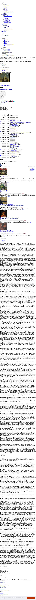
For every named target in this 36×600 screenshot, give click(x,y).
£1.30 (3, 121)
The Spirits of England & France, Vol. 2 (6, 230)
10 (0, 141)
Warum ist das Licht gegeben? (14, 144)
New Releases (4, 4)
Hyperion (5, 25)
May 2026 (5, 8)
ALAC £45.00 (11, 178)
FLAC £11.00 (6, 193)
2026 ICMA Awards (7, 18)
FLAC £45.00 (6, 178)
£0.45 (3, 131)
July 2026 (5, 6)
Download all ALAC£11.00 (3, 95)
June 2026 (5, 7)
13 (0, 149)
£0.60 (3, 141)
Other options (32, 166)
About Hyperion (2, 595)
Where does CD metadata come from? (5, 590)
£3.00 (3, 143)
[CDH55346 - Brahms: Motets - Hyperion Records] (5, 82)
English (4, 55)
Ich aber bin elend (12, 137)
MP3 (3, 48)
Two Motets (12, 142)
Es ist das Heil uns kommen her (14, 118)
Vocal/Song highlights (7, 23)
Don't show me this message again (6, 72)
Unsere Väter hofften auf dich (14, 152)
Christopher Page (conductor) (9, 231)
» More (8, 182)
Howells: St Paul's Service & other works (6, 204)
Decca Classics (6, 26)
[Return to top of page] (3, 582)
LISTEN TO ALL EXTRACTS (14, 115)
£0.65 (3, 137)
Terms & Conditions (2, 586)
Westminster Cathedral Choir (4, 218)
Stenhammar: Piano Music (4, 190)
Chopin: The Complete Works (4, 175)
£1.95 (3, 151)
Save (4, 580)
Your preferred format (6, 67)
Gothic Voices (2, 231)
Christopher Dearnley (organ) (19, 205)
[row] (18, 175)
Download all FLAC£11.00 (3, 93)
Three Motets (13, 135)
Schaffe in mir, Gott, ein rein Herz (15, 120)
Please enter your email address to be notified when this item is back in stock (11, 579)
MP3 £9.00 (2, 193)
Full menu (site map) (5, 35)
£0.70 (3, 149)
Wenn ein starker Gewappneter (14, 154)
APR (5, 27)
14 (0, 153)
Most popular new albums (8, 16)
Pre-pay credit (2, 585)
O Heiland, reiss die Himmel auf (14, 146)
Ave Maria (12, 148)
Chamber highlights (7, 21)
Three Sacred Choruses (14, 125)
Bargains (5, 13)
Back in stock (6, 15)
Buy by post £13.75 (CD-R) (16, 220)
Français (8, 55)
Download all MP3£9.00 (3, 92)
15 (0, 155)
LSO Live (5, 29)
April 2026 (5, 9)
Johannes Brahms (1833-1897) (5, 85)
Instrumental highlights (7, 22)
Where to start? (4, 14)
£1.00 (3, 125)
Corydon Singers (2, 89)
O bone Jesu (11, 127)
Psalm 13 (19, 132)
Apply (5, 47)
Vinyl (5, 17)
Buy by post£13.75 (2, 97)
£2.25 (3, 117)
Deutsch (6, 54)
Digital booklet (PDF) (3, 83)
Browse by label (4, 24)
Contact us (1, 591)
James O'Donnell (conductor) (13, 218)
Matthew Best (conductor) (8, 89)
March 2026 (6, 10)
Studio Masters (6, 19)
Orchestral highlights (7, 20)
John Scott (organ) (14, 124)
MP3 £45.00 (2, 178)
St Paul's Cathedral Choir (4, 205)
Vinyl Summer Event (7, 12)
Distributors (1, 593)
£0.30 (3, 129)
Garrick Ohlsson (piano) (4, 176)
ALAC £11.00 (10, 193)
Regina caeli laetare (12, 130)
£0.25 (3, 127)
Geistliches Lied (20, 122)
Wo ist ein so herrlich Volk (13, 156)
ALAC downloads (7, 50)
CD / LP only (4, 70)
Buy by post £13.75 (15, 193)
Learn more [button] (3, 598)
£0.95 (3, 119)
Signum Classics (6, 30)
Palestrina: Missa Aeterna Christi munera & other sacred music (9, 217)
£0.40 (3, 139)
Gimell (5, 28)
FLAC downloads (7, 49)
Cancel (2, 580)
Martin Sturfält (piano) (3, 191)
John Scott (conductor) (11, 205)
